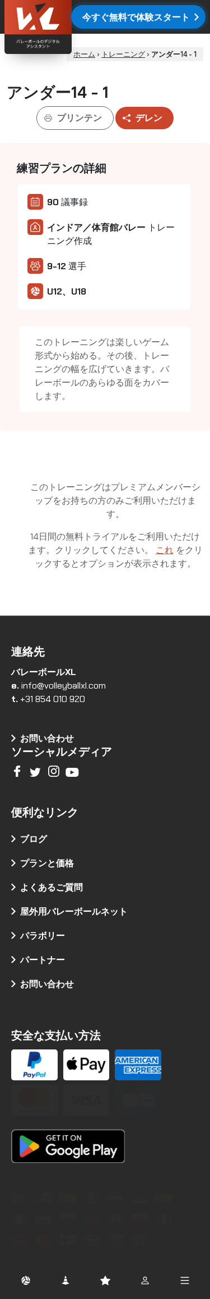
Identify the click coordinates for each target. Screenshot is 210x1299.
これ (165, 550)
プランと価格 (47, 863)
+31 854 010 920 (52, 699)
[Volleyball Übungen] (141, 1198)
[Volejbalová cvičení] (117, 1240)
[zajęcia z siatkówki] (141, 1219)
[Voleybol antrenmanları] (45, 1240)
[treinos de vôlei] (93, 1219)
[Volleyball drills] (21, 1198)
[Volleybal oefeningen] (117, 1198)
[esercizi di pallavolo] (165, 1219)
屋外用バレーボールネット (74, 911)
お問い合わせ (47, 984)
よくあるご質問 (51, 887)
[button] (25, 1280)
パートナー (42, 960)
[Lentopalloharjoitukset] (69, 1240)
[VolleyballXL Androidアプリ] (68, 1138)
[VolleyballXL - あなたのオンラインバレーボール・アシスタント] (67, 28)
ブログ (33, 839)
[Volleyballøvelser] (21, 1240)
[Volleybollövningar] (93, 1240)
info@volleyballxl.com (63, 685)
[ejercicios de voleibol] (69, 1198)
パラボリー (42, 936)
